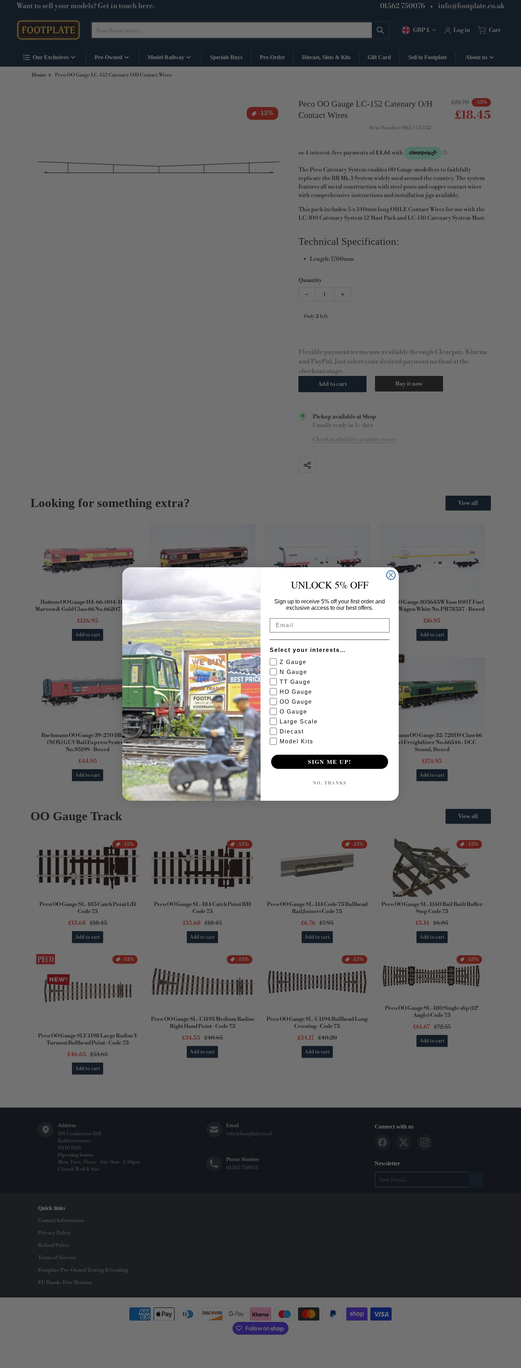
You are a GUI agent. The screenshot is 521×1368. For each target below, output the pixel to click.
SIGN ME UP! (329, 762)
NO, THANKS (330, 783)
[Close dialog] (391, 575)
